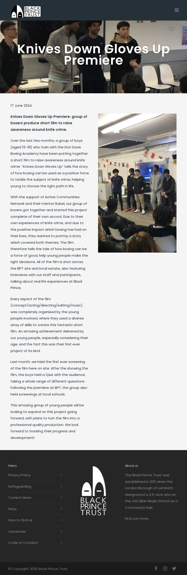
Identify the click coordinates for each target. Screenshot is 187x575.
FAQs (12, 509)
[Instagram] (165, 568)
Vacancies (17, 531)
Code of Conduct (23, 542)
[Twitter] (174, 568)
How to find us (20, 520)
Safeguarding (19, 486)
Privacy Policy (19, 475)
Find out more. (137, 518)
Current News (19, 497)
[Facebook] (156, 568)
